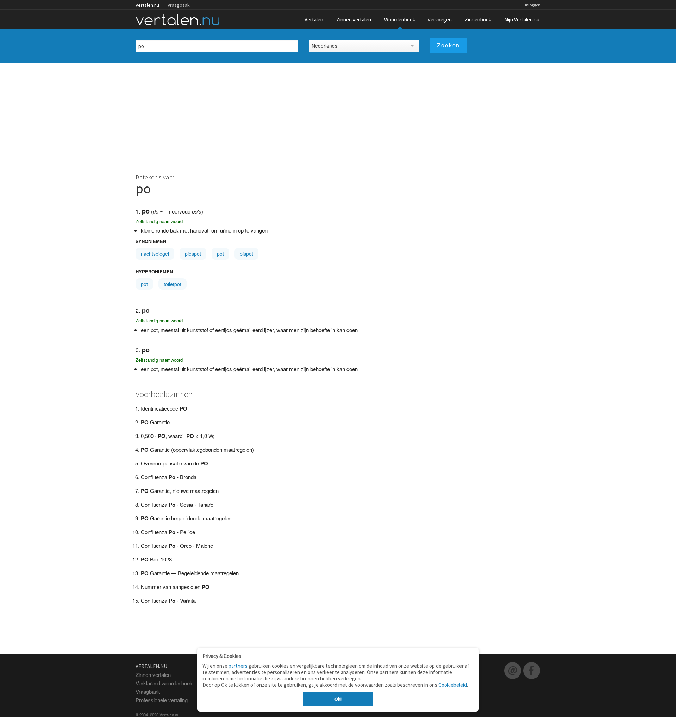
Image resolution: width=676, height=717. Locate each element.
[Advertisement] (338, 115)
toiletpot (172, 283)
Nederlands (324, 45)
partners (238, 665)
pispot (246, 253)
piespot (193, 253)
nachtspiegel (155, 253)
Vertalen (314, 19)
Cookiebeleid (452, 684)
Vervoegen (440, 19)
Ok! (338, 699)
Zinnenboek (478, 19)
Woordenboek (399, 19)
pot (220, 253)
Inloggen (532, 4)
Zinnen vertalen (353, 19)
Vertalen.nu (147, 5)
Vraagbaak (179, 5)
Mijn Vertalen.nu (521, 19)
